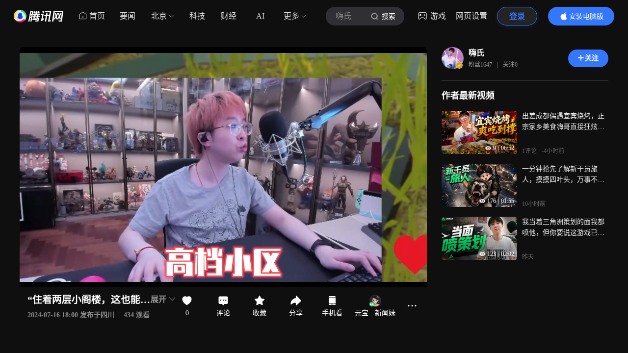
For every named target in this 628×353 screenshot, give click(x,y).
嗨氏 (476, 53)
